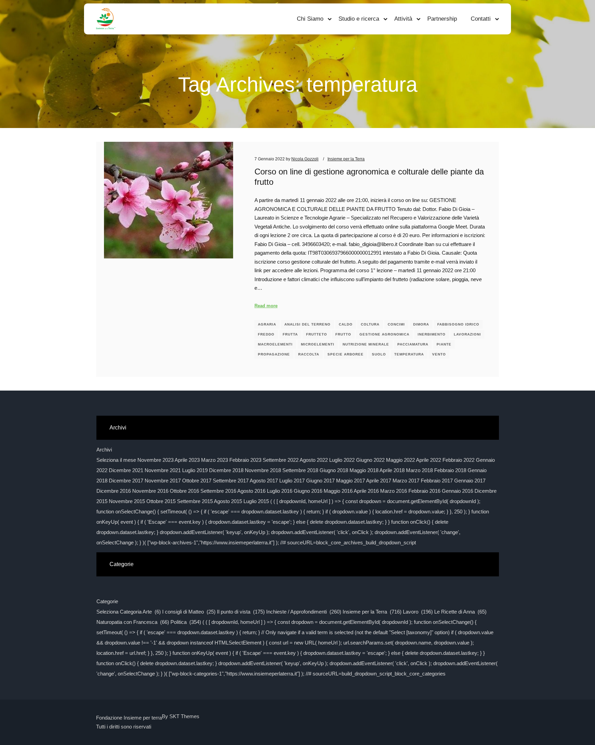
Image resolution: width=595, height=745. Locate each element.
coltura (370, 324)
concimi (396, 324)
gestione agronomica (384, 334)
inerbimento (432, 334)
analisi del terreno (307, 324)
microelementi (317, 344)
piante (444, 344)
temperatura (409, 354)
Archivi (104, 450)
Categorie (107, 601)
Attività (403, 18)
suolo (379, 354)
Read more (266, 305)
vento (439, 354)
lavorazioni (467, 334)
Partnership (442, 18)
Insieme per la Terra (346, 159)
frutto (343, 334)
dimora (421, 324)
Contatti (481, 18)
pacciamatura (412, 344)
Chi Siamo (310, 18)
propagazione (274, 354)
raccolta (308, 354)
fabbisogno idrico (458, 324)
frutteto (316, 334)
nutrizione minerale (366, 344)
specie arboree (345, 354)
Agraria (267, 324)
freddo (266, 334)
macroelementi (275, 344)
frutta (290, 334)
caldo (346, 324)
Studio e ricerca (358, 18)
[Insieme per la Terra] (105, 18)
